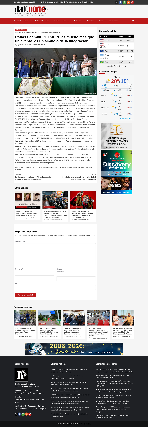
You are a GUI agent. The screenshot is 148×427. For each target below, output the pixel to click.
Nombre (19, 269)
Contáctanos (47, 2)
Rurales (57, 21)
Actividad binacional (25, 167)
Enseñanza (67, 21)
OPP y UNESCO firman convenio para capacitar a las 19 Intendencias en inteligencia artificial (69, 402)
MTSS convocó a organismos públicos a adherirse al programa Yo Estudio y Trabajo (113, 409)
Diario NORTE (71, 424)
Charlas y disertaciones (39, 167)
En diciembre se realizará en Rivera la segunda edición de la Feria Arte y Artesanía (33, 177)
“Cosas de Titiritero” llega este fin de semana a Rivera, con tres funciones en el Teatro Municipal (82, 214)
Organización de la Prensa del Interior (30, 393)
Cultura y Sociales (21, 30)
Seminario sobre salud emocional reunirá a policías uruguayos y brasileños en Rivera (72, 331)
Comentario (20, 241)
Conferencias (50, 167)
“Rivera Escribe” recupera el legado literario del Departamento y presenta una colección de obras (55, 214)
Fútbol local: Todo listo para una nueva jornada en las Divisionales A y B (69, 415)
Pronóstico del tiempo (73, 2)
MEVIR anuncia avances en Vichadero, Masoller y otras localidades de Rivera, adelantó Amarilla (122, 331)
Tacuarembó (113, 21)
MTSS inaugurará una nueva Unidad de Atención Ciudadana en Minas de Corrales (49, 331)
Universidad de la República (75, 167)
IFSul (56, 167)
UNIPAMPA (62, 167)
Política (26, 21)
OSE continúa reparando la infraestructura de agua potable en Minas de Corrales (25, 331)
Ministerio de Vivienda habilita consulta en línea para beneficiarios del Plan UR (114, 383)
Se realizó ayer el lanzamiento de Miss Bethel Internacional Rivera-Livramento (79, 177)
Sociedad (17, 21)
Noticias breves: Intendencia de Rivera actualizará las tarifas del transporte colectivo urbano (98, 332)
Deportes (90, 21)
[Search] (133, 21)
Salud (101, 21)
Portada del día (58, 2)
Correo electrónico (61, 271)
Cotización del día (87, 2)
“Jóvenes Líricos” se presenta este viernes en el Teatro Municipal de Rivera (26, 213)
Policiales (78, 21)
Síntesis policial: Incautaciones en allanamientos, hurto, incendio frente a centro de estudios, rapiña (70, 409)
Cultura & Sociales (42, 21)
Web (17, 283)
